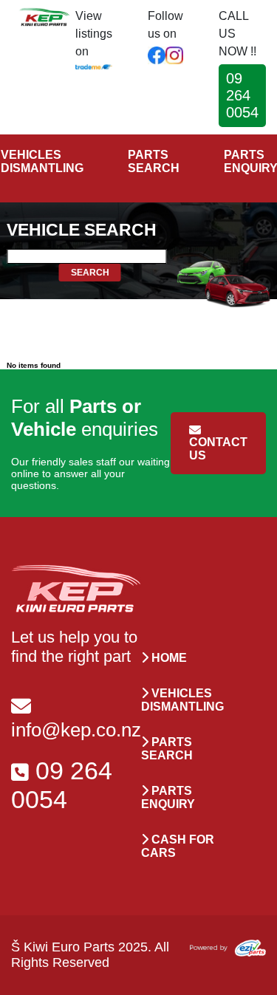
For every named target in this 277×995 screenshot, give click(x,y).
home (167, 658)
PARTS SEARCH (153, 161)
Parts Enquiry (168, 797)
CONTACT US (218, 449)
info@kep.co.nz (76, 730)
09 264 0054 (242, 95)
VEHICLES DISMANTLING (42, 161)
